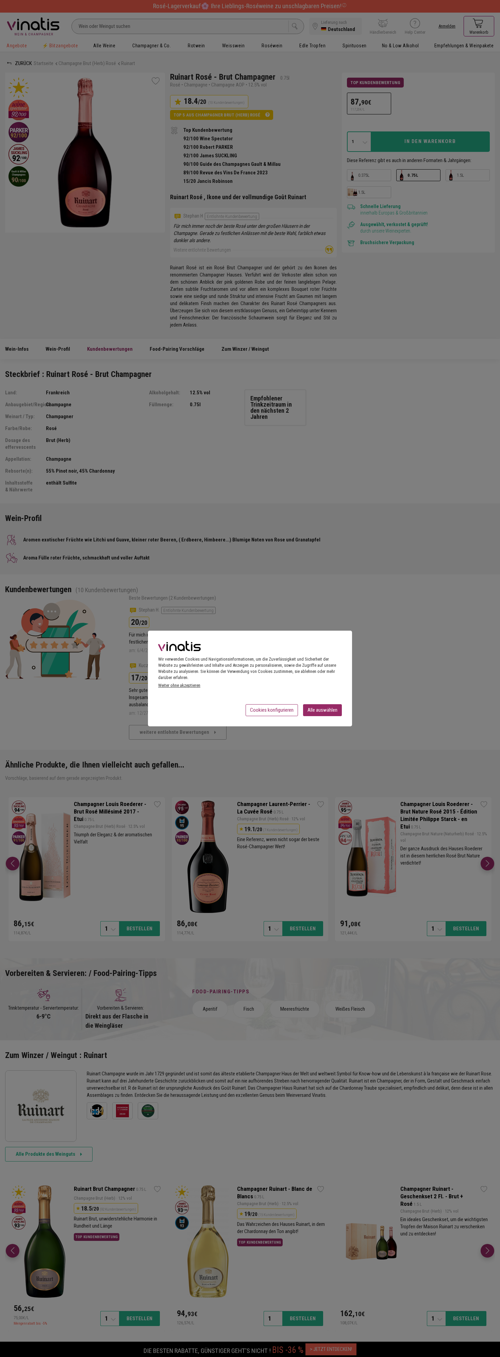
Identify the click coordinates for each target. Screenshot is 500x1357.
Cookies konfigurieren (272, 710)
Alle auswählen (322, 710)
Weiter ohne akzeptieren (179, 685)
